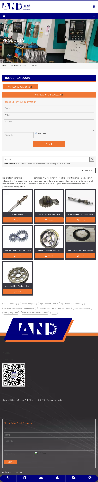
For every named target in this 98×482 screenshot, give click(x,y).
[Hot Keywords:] (92, 159)
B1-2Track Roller (25, 164)
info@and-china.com (13, 472)
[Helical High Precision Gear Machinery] (49, 201)
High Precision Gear (48, 304)
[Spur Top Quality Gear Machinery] (17, 237)
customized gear (28, 304)
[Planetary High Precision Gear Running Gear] (49, 240)
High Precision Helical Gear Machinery (54, 308)
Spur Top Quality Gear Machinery (17, 250)
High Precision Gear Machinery (34, 313)
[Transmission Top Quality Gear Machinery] (80, 201)
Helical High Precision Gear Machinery (49, 214)
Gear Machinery (10, 304)
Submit (49, 144)
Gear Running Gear (82, 308)
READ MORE (86, 171)
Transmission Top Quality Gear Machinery (80, 214)
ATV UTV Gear (17, 214)
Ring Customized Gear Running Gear (80, 250)
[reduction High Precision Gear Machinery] (17, 275)
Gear (54, 313)
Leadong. (60, 400)
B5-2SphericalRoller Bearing (44, 164)
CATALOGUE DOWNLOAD (19, 87)
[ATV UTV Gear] (17, 205)
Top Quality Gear (11, 313)
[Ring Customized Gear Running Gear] (80, 234)
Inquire (19, 220)
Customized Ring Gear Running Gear (19, 308)
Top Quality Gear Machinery (71, 304)
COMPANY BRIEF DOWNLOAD (48, 95)
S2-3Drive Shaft (63, 164)
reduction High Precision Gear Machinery (17, 286)
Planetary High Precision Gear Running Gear (49, 250)
